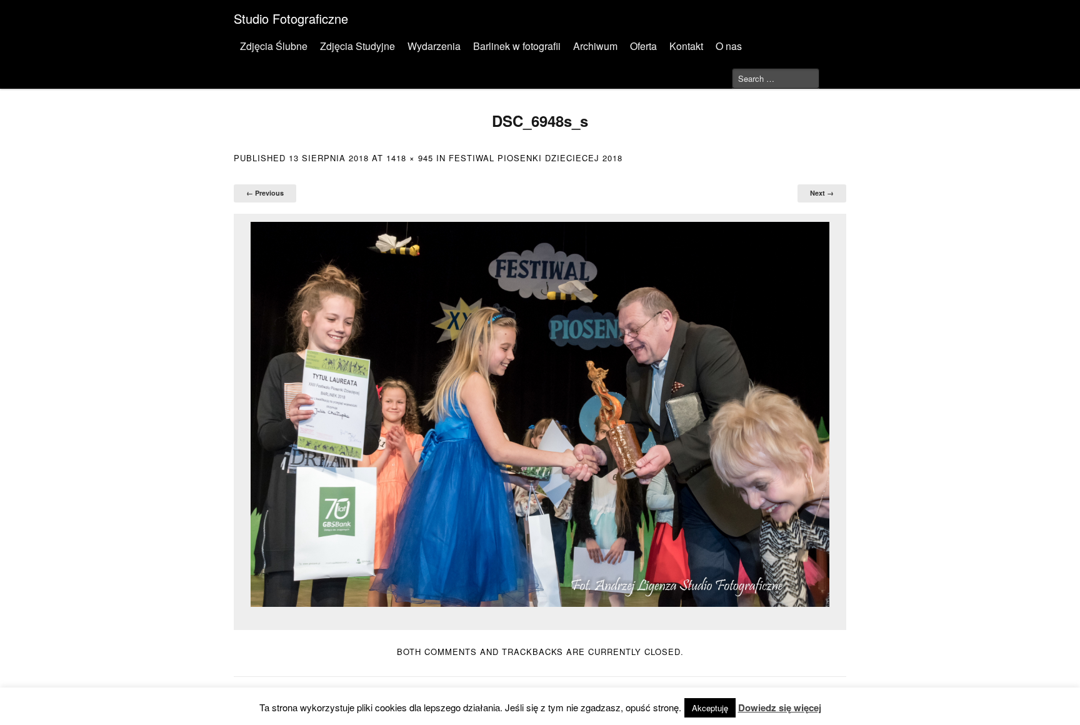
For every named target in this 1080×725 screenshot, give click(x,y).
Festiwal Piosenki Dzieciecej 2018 (535, 158)
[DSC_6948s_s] (540, 415)
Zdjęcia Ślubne (274, 46)
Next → (822, 193)
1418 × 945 (409, 158)
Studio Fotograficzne (291, 18)
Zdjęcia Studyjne (357, 46)
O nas (729, 46)
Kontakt (686, 46)
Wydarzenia (434, 46)
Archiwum (595, 46)
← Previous (265, 193)
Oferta (643, 46)
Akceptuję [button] (710, 708)
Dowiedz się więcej (779, 707)
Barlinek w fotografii (517, 46)
